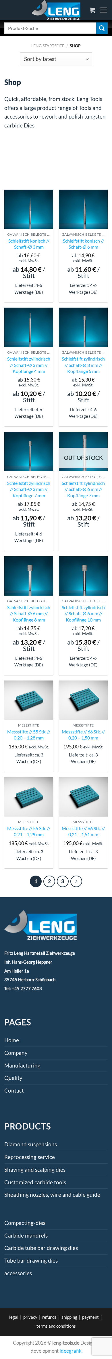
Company (16, 1052)
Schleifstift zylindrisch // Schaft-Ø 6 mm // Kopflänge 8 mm (28, 613)
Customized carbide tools (35, 1182)
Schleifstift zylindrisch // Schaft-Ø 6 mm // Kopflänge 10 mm (83, 613)
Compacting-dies (24, 1222)
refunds (49, 1317)
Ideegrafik (70, 1351)
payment (90, 1317)
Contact (14, 1090)
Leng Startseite (47, 45)
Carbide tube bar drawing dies (41, 1247)
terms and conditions (56, 1325)
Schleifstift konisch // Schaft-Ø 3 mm (28, 243)
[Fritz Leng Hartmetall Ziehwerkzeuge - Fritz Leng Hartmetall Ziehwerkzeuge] (56, 10)
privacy (30, 1317)
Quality (13, 1077)
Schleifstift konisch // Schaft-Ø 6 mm (83, 243)
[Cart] (92, 10)
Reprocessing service (29, 1157)
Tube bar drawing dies (31, 1260)
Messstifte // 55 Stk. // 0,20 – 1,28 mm (28, 734)
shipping (69, 1317)
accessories (18, 1273)
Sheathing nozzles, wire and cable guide (52, 1194)
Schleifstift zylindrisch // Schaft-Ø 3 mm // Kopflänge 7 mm (28, 489)
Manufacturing (22, 1065)
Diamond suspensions (30, 1144)
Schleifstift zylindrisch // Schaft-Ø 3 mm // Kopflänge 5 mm (83, 364)
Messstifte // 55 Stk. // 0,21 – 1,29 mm (28, 831)
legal (13, 1317)
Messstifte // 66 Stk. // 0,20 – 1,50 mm (83, 734)
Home (11, 1040)
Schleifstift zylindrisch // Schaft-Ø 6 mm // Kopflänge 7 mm (83, 489)
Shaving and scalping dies (34, 1169)
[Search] (102, 28)
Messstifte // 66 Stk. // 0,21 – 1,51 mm (83, 831)
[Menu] (103, 10)
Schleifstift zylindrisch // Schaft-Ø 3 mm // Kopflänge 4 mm (28, 364)
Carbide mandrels (26, 1235)
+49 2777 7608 (27, 988)
